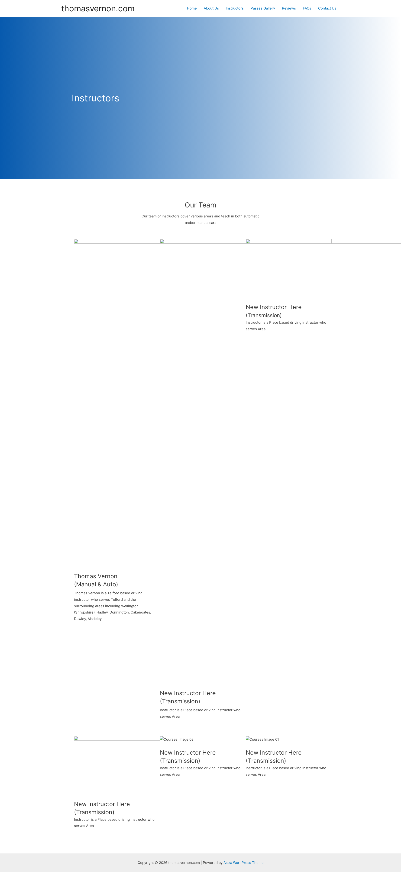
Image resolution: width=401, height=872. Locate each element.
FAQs (307, 8)
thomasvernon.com (98, 8)
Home (192, 8)
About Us (211, 8)
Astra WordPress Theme (243, 862)
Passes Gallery (263, 8)
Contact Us (327, 8)
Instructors (235, 8)
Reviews (289, 8)
